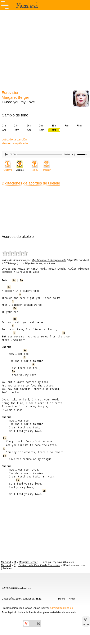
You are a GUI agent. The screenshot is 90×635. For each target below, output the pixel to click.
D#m (41, 125)
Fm (66, 125)
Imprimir (46, 170)
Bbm (41, 130)
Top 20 (34, 170)
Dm (29, 125)
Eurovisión (10, 93)
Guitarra (8, 170)
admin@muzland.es (61, 608)
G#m (16, 130)
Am (29, 130)
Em (54, 125)
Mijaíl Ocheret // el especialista (49, 260)
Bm (14, 280)
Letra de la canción (14, 139)
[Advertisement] (45, 49)
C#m (16, 125)
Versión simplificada (15, 143)
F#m (79, 125)
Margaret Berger (15, 97)
